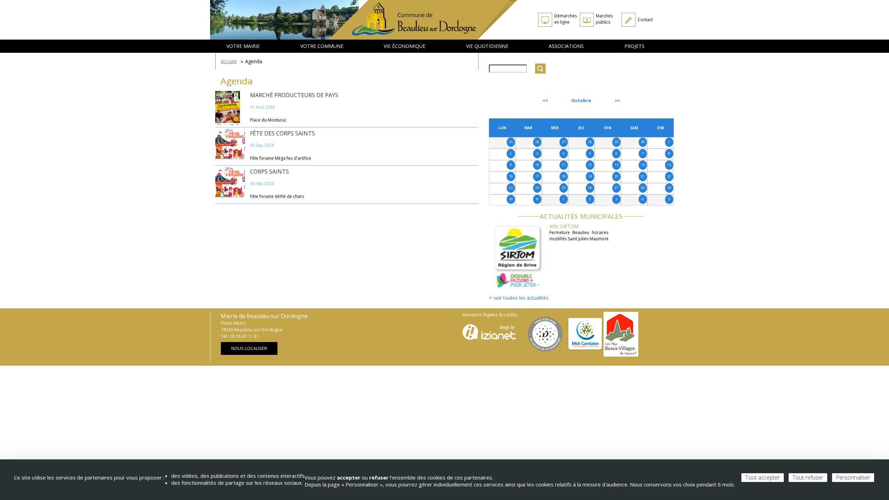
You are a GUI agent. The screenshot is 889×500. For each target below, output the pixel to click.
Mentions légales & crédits (489, 315)
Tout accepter (762, 477)
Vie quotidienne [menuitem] (487, 46)
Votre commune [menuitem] (321, 46)
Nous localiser (249, 348)
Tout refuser (807, 477)
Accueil (228, 61)
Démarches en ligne (565, 19)
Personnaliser (853, 477)
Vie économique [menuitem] (404, 46)
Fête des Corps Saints (282, 133)
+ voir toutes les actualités (518, 297)
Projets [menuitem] (634, 46)
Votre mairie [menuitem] (243, 46)
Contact (645, 20)
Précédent (508, 100)
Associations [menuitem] (566, 46)
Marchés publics (604, 19)
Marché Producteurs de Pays (294, 95)
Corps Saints (269, 171)
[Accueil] (423, 20)
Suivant (658, 100)
